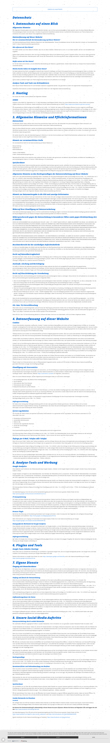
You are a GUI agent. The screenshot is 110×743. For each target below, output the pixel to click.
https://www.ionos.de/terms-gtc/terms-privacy (77, 104)
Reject (23, 737)
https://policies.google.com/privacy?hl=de (24, 558)
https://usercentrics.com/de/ (45, 373)
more (93, 737)
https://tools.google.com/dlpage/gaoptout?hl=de (43, 516)
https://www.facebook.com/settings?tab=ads (27, 709)
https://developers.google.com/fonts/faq (54, 556)
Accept (58, 737)
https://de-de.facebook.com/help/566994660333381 (62, 714)
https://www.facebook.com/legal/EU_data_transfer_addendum (29, 714)
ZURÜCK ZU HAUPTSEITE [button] (55, 9)
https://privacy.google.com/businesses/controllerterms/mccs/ (29, 493)
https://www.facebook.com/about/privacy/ (58, 717)
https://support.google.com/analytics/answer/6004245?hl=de (29, 520)
